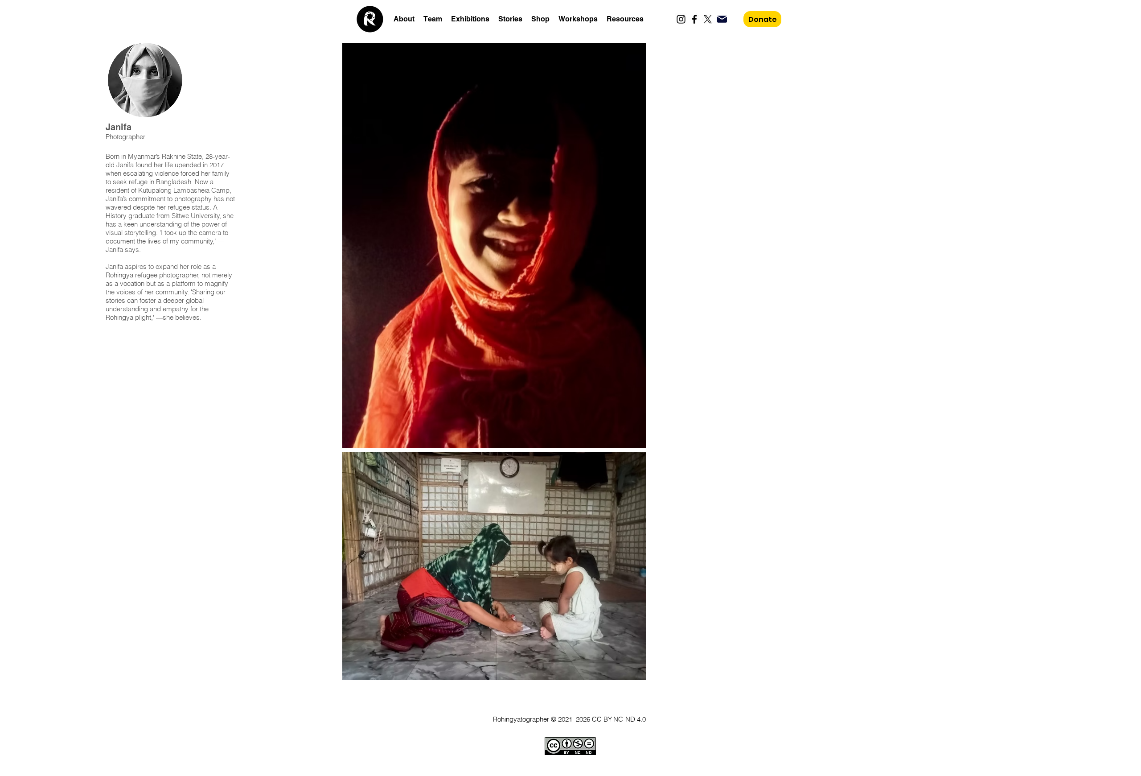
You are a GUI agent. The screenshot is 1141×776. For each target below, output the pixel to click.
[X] (708, 19)
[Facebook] (694, 19)
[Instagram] (681, 19)
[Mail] (722, 19)
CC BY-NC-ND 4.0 (619, 719)
